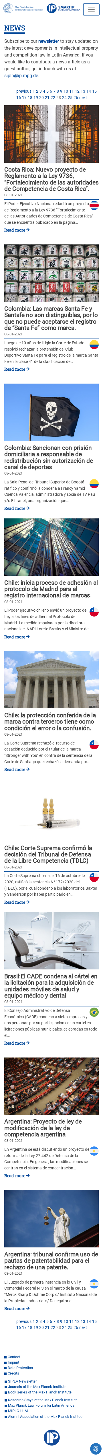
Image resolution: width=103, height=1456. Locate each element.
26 (76, 97)
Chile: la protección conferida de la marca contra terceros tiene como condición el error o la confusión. (50, 721)
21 (47, 97)
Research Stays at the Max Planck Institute (43, 1400)
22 (53, 97)
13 (83, 91)
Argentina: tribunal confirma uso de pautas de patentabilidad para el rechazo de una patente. (51, 1260)
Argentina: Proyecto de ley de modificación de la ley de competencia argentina (43, 1128)
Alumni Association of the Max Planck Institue (45, 1416)
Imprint (13, 1362)
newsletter (48, 41)
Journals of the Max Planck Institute (37, 1387)
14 (88, 91)
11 (71, 91)
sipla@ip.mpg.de (21, 75)
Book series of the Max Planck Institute (40, 1392)
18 (30, 97)
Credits (13, 1373)
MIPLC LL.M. (18, 1411)
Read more (14, 230)
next (83, 97)
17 (24, 97)
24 (64, 97)
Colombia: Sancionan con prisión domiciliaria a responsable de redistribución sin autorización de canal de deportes (48, 458)
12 (77, 91)
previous (23, 91)
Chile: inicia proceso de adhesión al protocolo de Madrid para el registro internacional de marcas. (51, 589)
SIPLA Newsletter (22, 1381)
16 (18, 97)
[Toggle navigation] (91, 9)
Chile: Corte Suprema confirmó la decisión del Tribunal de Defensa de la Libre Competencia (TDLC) (48, 854)
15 (94, 91)
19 (35, 97)
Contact (14, 1357)
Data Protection (20, 1368)
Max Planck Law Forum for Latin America (41, 1405)
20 (41, 97)
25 (70, 97)
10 (66, 91)
